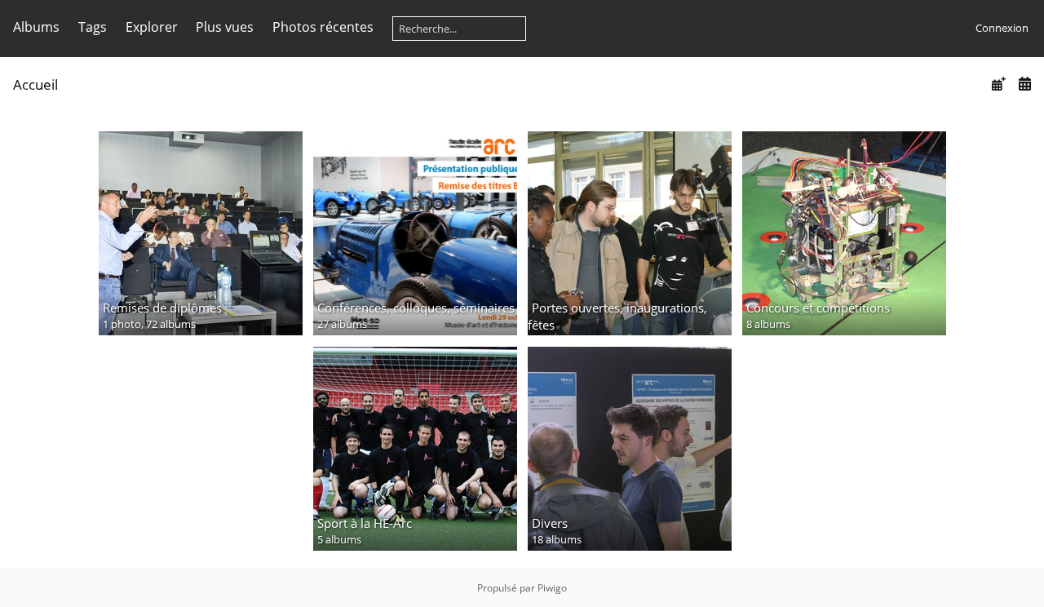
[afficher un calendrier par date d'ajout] (998, 83)
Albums (36, 27)
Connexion (1002, 27)
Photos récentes (323, 27)
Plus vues (225, 27)
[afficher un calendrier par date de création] (1024, 83)
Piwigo (552, 588)
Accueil (35, 84)
